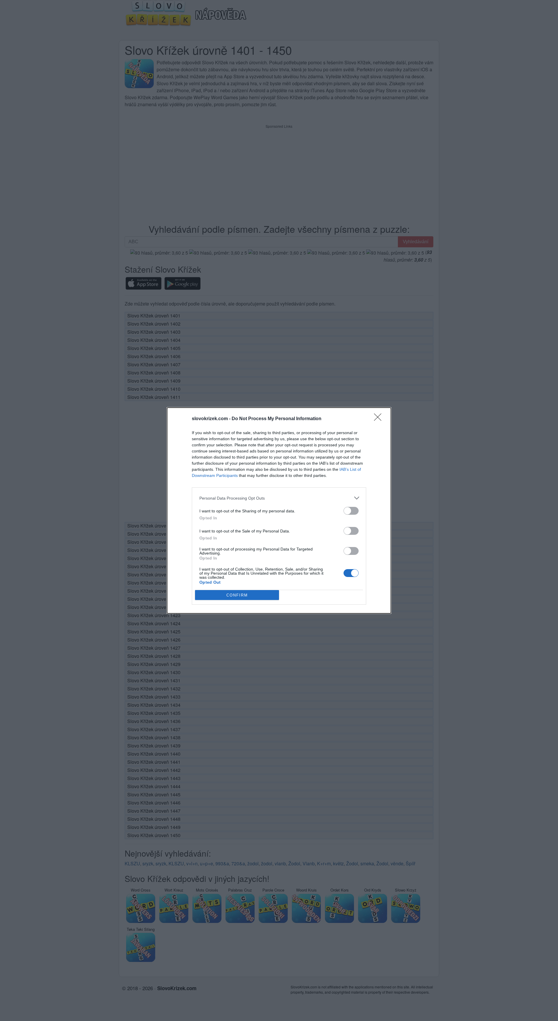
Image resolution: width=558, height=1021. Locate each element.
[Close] (379, 419)
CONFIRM (237, 595)
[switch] (351, 511)
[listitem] (279, 498)
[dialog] (279, 510)
